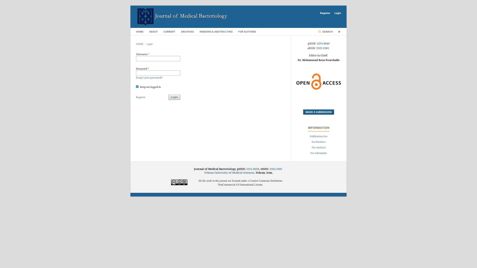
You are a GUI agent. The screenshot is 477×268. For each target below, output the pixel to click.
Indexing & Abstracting (216, 31)
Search (327, 31)
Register (325, 13)
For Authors (247, 31)
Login (337, 13)
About (153, 31)
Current (169, 31)
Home (139, 31)
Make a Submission (319, 112)
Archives (187, 31)
